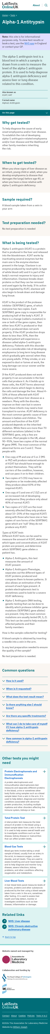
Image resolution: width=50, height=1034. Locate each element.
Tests (12, 15)
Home (5, 15)
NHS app (29, 43)
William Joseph (20, 1027)
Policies (31, 1015)
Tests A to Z (41, 1015)
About (36, 5)
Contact (5, 1015)
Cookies (22, 1015)
